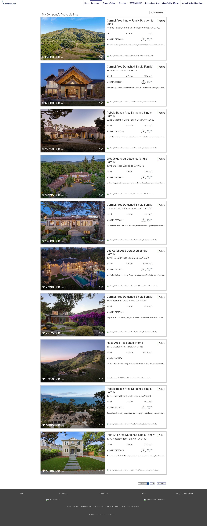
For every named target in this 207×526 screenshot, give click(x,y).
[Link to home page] (10, 3)
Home (86, 3)
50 (158, 483)
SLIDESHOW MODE (157, 12)
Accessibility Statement (108, 506)
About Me (123, 4)
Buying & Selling (110, 4)
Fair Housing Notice (131, 506)
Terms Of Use (73, 506)
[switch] (101, 57)
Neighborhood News (152, 3)
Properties (96, 4)
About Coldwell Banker (170, 3)
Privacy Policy (88, 506)
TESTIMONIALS (136, 3)
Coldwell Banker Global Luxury (193, 3)
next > (163, 483)
